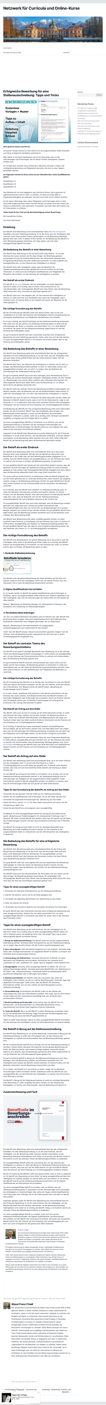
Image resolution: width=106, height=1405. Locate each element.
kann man (51, 326)
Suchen (80, 92)
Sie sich (26, 802)
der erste (18, 284)
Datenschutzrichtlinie (12, 52)
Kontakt (66, 52)
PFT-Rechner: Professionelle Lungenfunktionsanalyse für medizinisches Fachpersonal (87, 110)
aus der (55, 382)
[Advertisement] (53, 70)
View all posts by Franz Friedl (24, 1382)
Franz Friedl (60, 1299)
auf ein (27, 528)
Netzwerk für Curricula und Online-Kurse (41, 8)
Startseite (7, 48)
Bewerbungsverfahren (31, 1299)
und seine (14, 402)
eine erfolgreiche (58, 232)
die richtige (7, 744)
